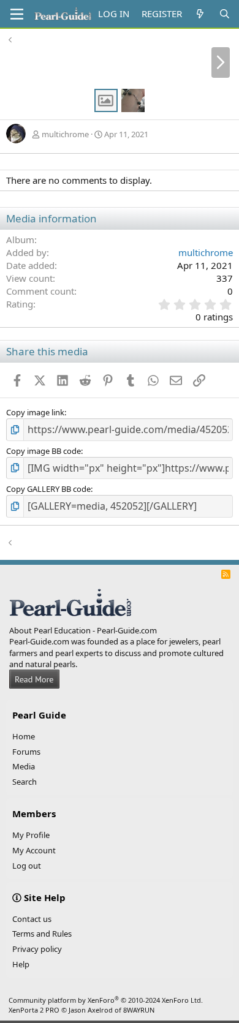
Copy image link (35, 412)
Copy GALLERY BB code (48, 488)
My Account (34, 850)
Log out (26, 865)
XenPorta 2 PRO (34, 1009)
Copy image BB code (43, 450)
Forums (26, 751)
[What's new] (200, 13)
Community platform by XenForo (106, 1000)
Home (23, 736)
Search (24, 781)
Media (23, 766)
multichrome (65, 134)
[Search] (225, 13)
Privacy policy (37, 948)
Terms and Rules (42, 933)
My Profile (31, 834)
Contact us (31, 918)
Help (20, 964)
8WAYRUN (138, 1009)
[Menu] (16, 14)
